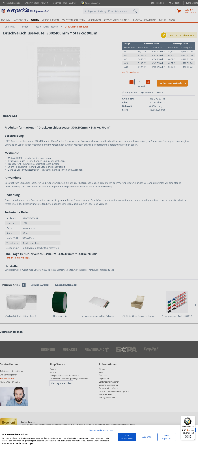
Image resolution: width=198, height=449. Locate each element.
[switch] (188, 436)
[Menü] (193, 417)
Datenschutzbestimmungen (101, 430)
